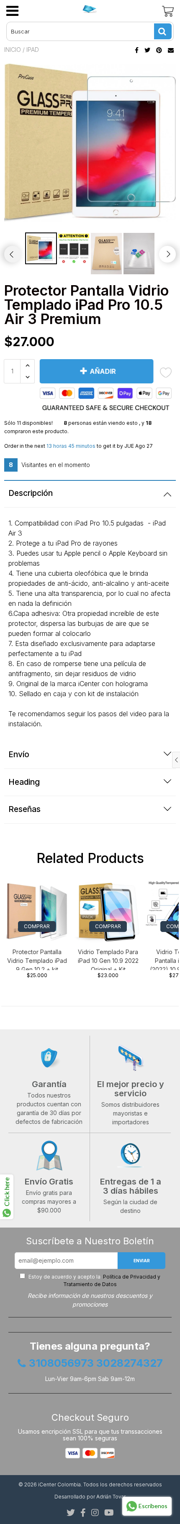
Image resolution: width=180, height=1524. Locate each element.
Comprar (37, 926)
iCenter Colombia (59, 1484)
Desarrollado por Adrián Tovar (90, 1496)
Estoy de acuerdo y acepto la (93, 1280)
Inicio (12, 49)
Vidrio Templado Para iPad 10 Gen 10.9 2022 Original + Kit (108, 959)
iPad (32, 49)
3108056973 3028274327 (96, 1363)
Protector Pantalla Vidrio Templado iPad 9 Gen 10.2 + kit (37, 959)
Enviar (142, 1260)
